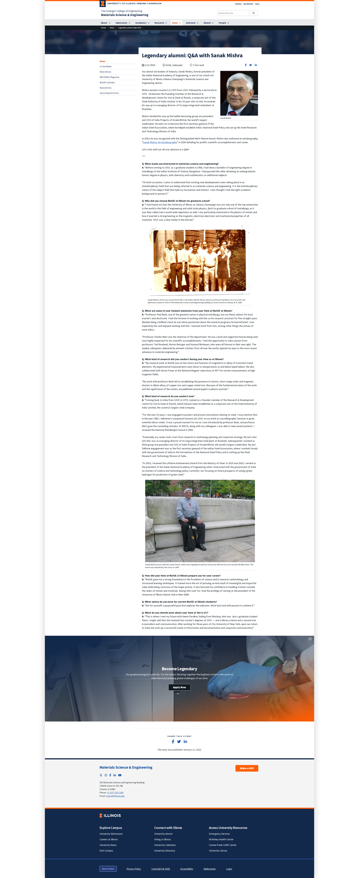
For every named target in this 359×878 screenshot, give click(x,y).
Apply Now (179, 687)
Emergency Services (219, 833)
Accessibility (186, 868)
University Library (218, 850)
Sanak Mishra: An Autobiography (160, 142)
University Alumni (163, 833)
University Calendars (165, 845)
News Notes (105, 71)
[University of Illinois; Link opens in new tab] (110, 816)
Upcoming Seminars (109, 93)
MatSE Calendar (107, 82)
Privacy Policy (133, 868)
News (102, 61)
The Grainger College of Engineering (121, 11)
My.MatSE (248, 3)
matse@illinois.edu (115, 795)
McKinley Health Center (221, 839)
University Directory (164, 850)
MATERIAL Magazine (109, 77)
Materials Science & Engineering (126, 767)
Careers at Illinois (109, 839)
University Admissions (111, 833)
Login (229, 868)
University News (108, 845)
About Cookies (108, 868)
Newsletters (106, 87)
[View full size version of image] (239, 93)
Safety (238, 3)
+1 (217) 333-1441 (115, 792)
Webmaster (210, 868)
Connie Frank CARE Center (222, 845)
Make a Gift (247, 768)
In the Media (105, 66)
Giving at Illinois (162, 839)
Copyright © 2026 (160, 868)
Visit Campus (106, 850)
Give (257, 3)
